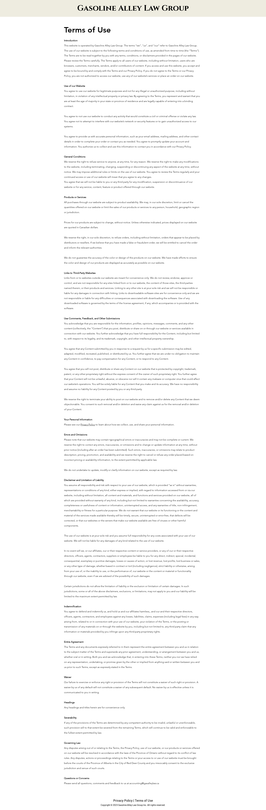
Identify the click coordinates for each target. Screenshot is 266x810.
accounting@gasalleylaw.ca (144, 783)
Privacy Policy (88, 424)
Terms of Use (144, 800)
